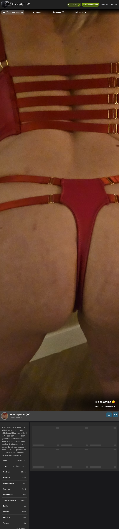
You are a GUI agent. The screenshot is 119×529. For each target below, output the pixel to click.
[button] (104, 4)
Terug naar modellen (15, 12)
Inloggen (114, 5)
